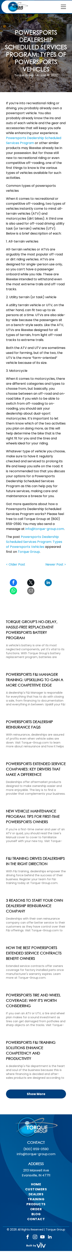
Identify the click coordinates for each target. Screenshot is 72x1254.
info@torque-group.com (44, 529)
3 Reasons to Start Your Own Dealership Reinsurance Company (34, 905)
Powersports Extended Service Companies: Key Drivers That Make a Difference (36, 769)
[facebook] (27, 1237)
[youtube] (42, 1237)
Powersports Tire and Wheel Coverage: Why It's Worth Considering (33, 1000)
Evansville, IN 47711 (36, 1175)
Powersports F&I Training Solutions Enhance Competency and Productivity (31, 1050)
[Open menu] (63, 6)
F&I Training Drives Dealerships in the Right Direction (35, 861)
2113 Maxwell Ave (36, 1170)
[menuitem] (36, 1184)
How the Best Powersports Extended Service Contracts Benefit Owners (34, 953)
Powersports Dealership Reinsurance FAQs (29, 724)
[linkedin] (50, 1237)
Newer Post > (55, 564)
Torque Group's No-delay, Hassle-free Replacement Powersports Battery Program (31, 629)
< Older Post (15, 564)
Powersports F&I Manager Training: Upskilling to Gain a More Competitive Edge (34, 679)
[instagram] (35, 1237)
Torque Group (29, 551)
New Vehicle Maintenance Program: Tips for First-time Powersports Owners (33, 816)
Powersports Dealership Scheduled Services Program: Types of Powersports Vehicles (34, 542)
